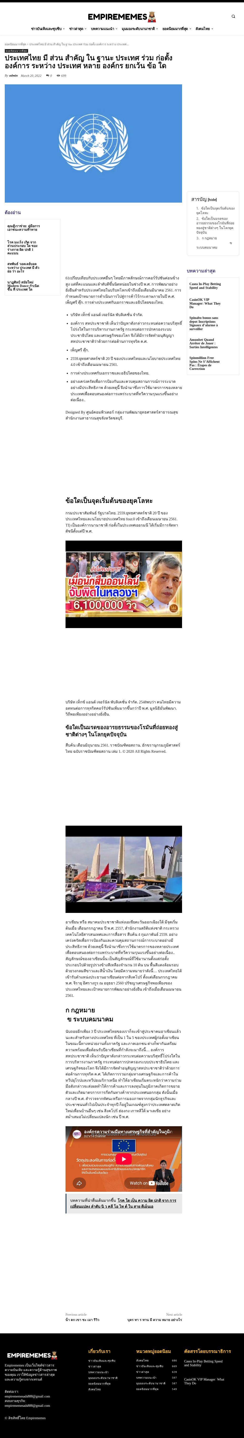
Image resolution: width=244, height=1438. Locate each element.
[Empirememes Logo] (122, 17)
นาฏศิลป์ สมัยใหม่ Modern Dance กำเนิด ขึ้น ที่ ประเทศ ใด (23, 286)
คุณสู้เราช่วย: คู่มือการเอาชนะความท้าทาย (23, 227)
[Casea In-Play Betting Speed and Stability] (230, 286)
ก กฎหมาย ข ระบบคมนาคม (214, 242)
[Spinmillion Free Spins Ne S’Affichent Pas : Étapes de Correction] (230, 361)
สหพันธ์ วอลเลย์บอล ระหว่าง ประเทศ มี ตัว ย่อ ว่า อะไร (23, 267)
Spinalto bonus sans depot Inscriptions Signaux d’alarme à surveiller (203, 323)
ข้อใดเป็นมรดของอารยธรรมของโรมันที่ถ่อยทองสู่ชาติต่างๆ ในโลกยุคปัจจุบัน (215, 225)
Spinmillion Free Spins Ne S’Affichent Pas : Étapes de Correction (204, 363)
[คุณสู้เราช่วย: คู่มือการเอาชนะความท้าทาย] (51, 228)
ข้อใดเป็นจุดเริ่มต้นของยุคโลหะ (215, 210)
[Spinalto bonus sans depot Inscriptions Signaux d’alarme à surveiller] (230, 321)
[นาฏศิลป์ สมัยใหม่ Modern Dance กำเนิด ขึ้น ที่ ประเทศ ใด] (51, 286)
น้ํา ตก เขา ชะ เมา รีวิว (82, 1320)
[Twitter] (155, 75)
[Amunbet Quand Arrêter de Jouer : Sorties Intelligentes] (230, 343)
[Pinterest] (166, 75)
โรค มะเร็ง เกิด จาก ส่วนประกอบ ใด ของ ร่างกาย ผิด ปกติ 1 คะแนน (22, 248)
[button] (233, 16)
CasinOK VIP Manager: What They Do (205, 303)
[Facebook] (144, 75)
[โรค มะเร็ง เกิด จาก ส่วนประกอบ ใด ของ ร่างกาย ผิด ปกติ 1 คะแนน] (51, 246)
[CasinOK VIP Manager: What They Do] (230, 303)
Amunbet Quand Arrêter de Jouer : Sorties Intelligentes (203, 343)
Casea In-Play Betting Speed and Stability (205, 285)
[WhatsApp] (177, 75)
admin (13, 75)
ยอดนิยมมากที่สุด (15, 44)
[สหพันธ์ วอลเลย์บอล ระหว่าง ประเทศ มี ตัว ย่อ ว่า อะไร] (51, 267)
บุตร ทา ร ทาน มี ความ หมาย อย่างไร (154, 1320)
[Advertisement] (40, 332)
